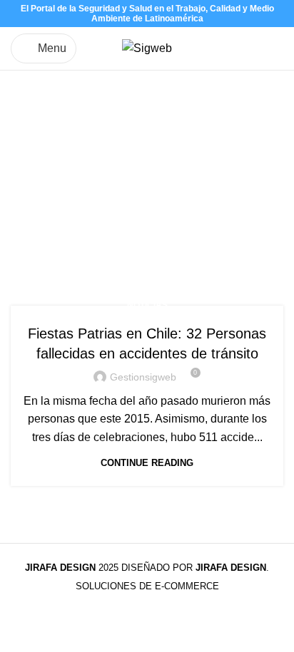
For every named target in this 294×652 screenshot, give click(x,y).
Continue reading (147, 462)
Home (26, 220)
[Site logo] (147, 47)
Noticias (147, 305)
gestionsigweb (143, 377)
